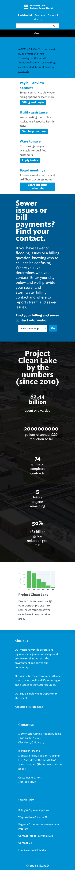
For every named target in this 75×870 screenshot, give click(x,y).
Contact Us (25, 842)
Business (40, 15)
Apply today (29, 160)
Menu (38, 33)
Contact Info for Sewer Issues (35, 835)
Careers (52, 15)
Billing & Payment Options (33, 810)
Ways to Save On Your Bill (33, 817)
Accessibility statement (29, 706)
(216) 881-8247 (27, 782)
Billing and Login (32, 102)
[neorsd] (38, 8)
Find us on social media (32, 850)
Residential (25, 15)
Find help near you (34, 131)
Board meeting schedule (37, 187)
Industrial (37, 19)
